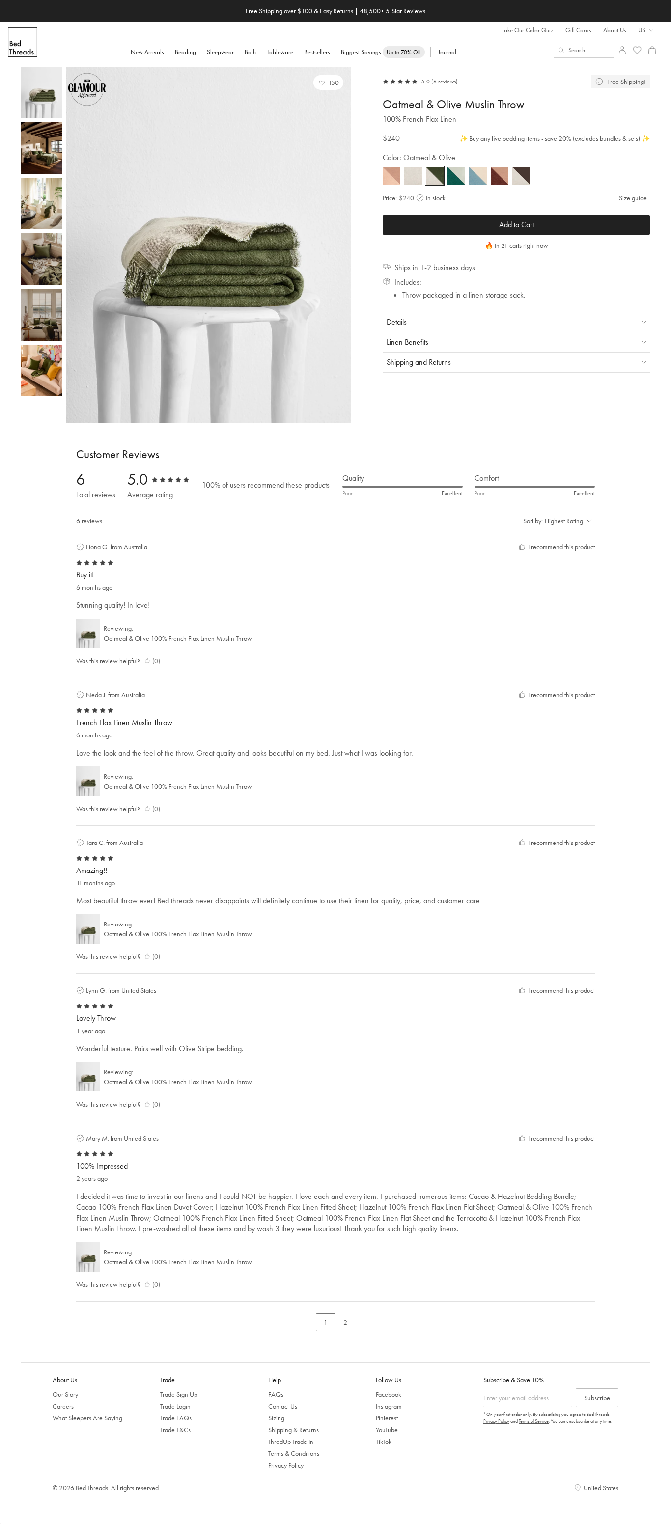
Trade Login (175, 1406)
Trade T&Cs (175, 1429)
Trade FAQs (176, 1418)
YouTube (387, 1429)
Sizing (276, 1418)
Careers (63, 1406)
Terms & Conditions (293, 1453)
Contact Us (282, 1406)
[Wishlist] (637, 50)
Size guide (633, 197)
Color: (419, 157)
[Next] (341, 245)
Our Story (65, 1394)
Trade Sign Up (178, 1394)
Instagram (389, 1406)
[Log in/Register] (622, 50)
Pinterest (387, 1418)
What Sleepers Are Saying (87, 1418)
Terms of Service (534, 1421)
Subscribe (597, 1397)
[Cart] (652, 50)
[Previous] (76, 245)
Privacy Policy (286, 1465)
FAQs (275, 1394)
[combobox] (584, 50)
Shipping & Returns (293, 1429)
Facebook (388, 1394)
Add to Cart (516, 224)
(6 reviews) (444, 81)
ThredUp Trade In (290, 1441)
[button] (328, 82)
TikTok (383, 1441)
